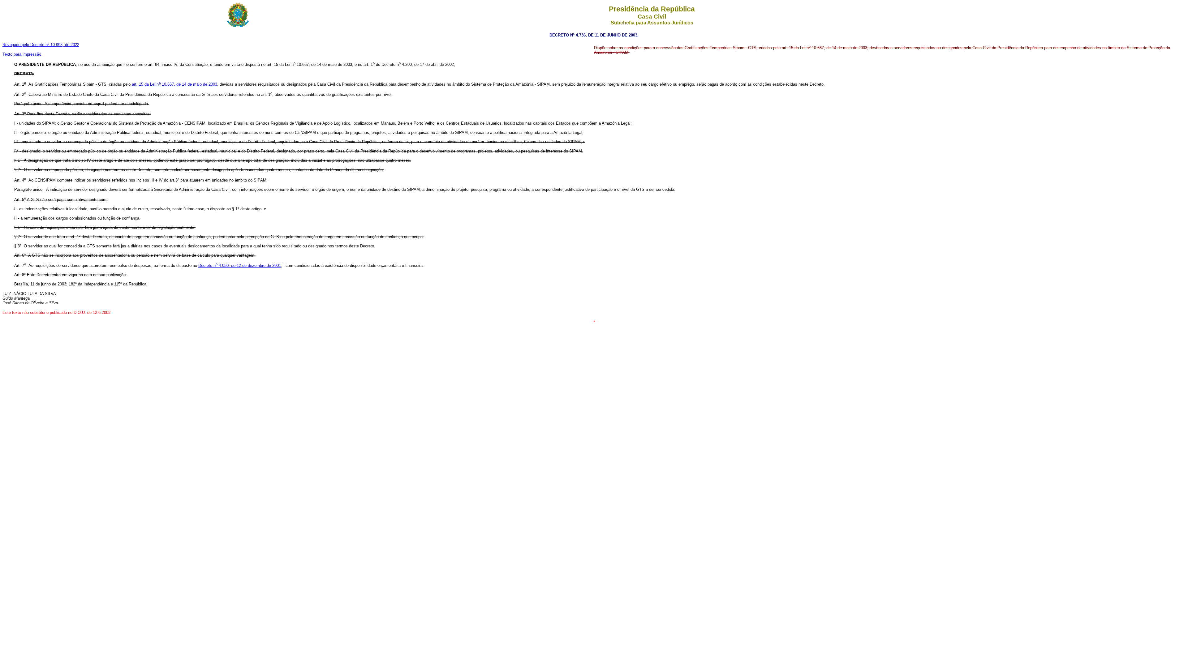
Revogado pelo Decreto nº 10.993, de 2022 (40, 44)
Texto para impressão (21, 54)
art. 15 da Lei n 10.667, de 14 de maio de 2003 (174, 84)
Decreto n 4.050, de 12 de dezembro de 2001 (239, 265)
